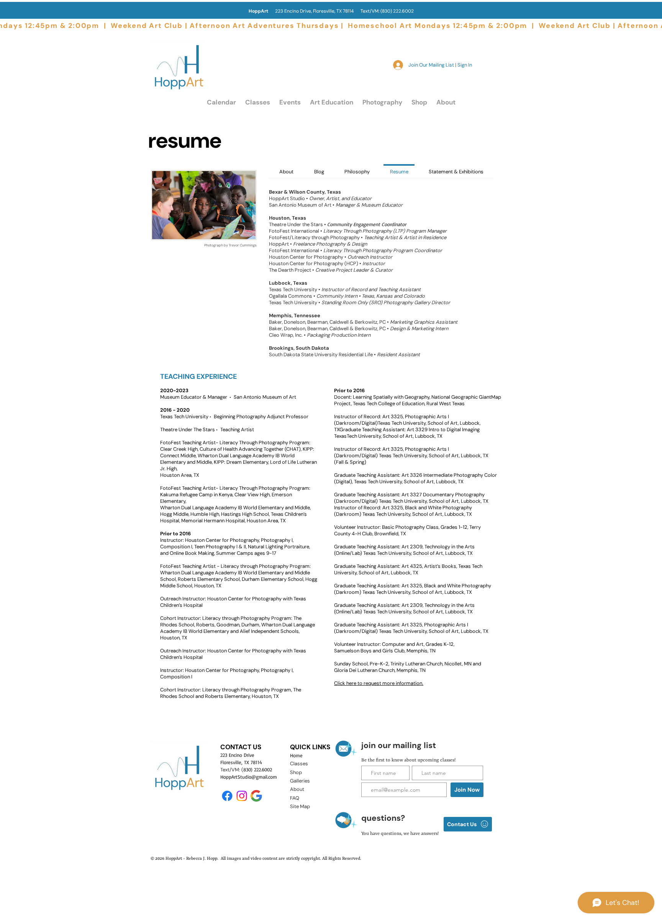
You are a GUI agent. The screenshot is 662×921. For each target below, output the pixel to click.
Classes (299, 763)
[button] (258, 102)
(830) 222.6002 (397, 11)
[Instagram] (242, 796)
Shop (296, 772)
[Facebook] (227, 796)
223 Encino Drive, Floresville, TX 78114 (304, 11)
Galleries (300, 781)
